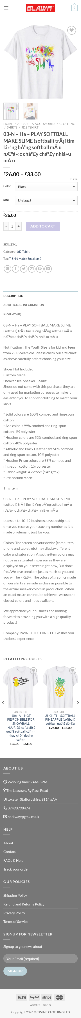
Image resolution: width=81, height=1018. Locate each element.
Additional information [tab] (23, 305)
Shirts (12, 127)
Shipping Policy (15, 895)
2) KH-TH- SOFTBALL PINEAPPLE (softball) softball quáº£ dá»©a (60, 719)
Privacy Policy (14, 913)
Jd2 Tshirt (30, 127)
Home (8, 124)
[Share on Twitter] (23, 269)
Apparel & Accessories (36, 124)
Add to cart (42, 226)
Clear (74, 179)
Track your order (16, 869)
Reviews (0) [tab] (12, 314)
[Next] (70, 62)
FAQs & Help (13, 860)
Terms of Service (15, 921)
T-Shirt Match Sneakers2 (25, 258)
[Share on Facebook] (15, 269)
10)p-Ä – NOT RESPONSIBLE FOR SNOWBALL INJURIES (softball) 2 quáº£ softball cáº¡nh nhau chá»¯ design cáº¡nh (20, 727)
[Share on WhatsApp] (7, 269)
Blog (47, 1005)
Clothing (67, 124)
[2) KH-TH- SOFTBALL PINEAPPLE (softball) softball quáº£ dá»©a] (60, 687)
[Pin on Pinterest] (40, 269)
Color (7, 186)
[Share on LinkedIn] (48, 269)
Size (6, 200)
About (8, 843)
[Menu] (6, 7)
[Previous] (11, 62)
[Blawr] (40, 8)
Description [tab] (13, 296)
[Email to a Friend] (32, 269)
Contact (9, 851)
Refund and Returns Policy (23, 904)
